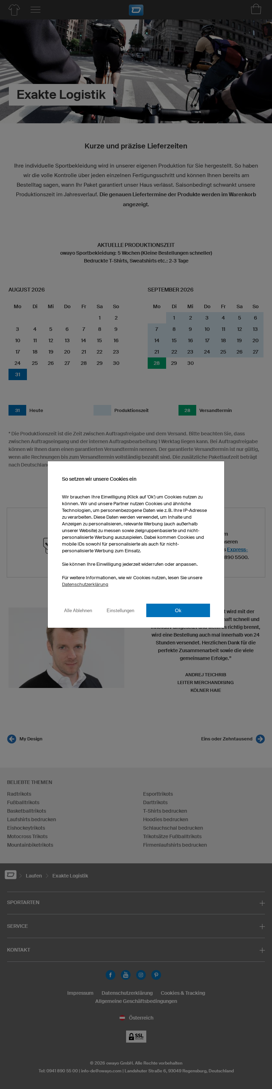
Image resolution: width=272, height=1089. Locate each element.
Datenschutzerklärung (85, 584)
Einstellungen (120, 610)
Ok (178, 610)
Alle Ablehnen (78, 610)
